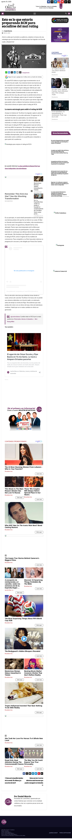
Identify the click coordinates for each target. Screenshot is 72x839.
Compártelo (25, 72)
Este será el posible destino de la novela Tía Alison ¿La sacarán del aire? (14, 780)
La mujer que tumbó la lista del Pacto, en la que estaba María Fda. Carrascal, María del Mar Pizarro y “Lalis (60, 152)
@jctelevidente (15, 316)
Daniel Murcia (8, 31)
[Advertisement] (24, 393)
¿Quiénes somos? (53, 832)
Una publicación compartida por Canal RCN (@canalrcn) (22, 291)
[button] (66, 13)
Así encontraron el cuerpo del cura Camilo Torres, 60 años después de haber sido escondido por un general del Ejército (59, 173)
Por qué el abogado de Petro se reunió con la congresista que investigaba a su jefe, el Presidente (60, 142)
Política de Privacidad (65, 832)
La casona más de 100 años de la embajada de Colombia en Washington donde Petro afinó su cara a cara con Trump (59, 193)
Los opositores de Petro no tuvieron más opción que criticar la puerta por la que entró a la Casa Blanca (60, 163)
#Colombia (29, 319)
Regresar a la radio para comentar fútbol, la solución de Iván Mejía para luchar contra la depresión (60, 183)
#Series (23, 319)
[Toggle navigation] (34, 13)
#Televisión (17, 319)
